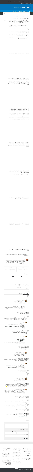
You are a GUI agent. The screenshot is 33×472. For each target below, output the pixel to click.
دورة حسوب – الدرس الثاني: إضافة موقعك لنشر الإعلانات (26, 459)
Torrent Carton (25, 413)
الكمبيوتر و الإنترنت (23, 1)
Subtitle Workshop (15, 28)
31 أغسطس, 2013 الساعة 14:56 (19, 363)
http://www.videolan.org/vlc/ (9, 365)
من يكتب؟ (16, 11)
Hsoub (8, 451)
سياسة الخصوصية (25, 11)
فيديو (17, 1)
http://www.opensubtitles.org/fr (20, 340)
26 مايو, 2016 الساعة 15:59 (19, 409)
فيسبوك (6, 462)
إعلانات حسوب (7, 454)
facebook (8, 448)
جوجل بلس (6, 460)
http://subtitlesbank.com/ (21, 338)
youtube (9, 453)
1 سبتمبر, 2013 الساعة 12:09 (19, 352)
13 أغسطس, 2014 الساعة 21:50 (19, 389)
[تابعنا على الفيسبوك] (7, 470)
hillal (26, 370)
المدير (27, 18)
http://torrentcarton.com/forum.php (22, 416)
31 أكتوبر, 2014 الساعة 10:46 (18, 396)
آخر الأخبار (28, 1)
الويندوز (7, 457)
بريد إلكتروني (3, 457)
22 (4, 13)
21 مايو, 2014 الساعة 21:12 (19, 378)
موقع (9, 464)
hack (3, 451)
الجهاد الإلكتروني (4, 455)
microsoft (7, 452)
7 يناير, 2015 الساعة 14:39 (21, 400)
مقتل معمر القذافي (8, 463)
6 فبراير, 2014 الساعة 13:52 (20, 373)
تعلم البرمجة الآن (29, 453)
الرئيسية (31, 1)
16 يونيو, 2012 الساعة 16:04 (19, 300)
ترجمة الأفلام (10, 254)
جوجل (9, 460)
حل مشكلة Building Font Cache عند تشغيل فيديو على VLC (25, 285)
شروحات (15, 1)
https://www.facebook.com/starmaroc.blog (19, 380)
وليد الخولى (25, 373)
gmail (3, 450)
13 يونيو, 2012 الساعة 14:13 (21, 295)
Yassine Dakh (25, 409)
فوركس (22, 3)
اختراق (9, 455)
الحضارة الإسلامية (9, 456)
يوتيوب (5, 464)
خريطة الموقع (20, 11)
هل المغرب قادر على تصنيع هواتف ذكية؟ (27, 456)
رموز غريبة (7, 254)
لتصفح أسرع (30, 11)
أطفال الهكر (3, 453)
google (5, 450)
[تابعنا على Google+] (3, 470)
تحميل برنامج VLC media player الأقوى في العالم (18, 285)
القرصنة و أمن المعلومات (6, 1)
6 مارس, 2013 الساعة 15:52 (21, 330)
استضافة (7, 455)
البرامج (11, 1)
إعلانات (10, 454)
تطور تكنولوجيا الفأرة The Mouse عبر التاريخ (17, 462)
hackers (5, 451)
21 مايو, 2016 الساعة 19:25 (16, 306)
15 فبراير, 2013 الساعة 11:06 (20, 316)
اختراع (4, 454)
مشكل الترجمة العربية (26, 255)
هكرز (7, 464)
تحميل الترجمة (13, 254)
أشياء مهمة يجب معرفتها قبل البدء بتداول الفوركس (27, 449)
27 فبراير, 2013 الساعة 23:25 (19, 322)
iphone (6, 452)
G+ (10, 448)
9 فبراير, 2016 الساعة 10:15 (19, 404)
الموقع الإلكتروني (26, 434)
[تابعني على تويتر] (2, 470)
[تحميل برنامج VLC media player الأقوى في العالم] (16, 279)
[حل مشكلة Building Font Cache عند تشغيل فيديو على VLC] (25, 279)
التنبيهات (20, 293)
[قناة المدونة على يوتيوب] (5, 470)
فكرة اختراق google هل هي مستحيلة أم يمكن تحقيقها (17, 453)
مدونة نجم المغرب (26, 7)
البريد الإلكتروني (14, 431)
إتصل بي (13, 11)
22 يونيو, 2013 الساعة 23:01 (21, 346)
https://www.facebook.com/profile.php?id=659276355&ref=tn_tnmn (18, 375)
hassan (21, 306)
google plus (9, 450)
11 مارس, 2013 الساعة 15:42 (19, 336)
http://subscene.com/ (20, 35)
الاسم (27, 431)
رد (26, 299)
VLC (20, 254)
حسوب (31, 3)
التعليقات (26, 293)
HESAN (26, 312)
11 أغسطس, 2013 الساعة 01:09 (20, 358)
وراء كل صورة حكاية (26, 3)
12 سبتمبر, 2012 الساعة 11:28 (21, 312)
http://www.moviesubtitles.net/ (20, 339)
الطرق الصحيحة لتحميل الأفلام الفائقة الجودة (15, 21)
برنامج (5, 457)
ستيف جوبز (9, 461)
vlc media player (18, 254)
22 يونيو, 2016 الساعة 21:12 (19, 413)
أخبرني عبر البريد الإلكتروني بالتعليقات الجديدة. (22, 429)
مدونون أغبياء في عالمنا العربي (27, 451)
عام (19, 1)
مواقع (5, 463)
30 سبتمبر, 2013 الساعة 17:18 (21, 370)
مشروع (3, 462)
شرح (7, 461)
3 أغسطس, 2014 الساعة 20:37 (21, 383)
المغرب (6, 456)
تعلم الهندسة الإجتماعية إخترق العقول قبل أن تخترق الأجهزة (17, 449)
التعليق (27, 422)
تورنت (5, 458)
